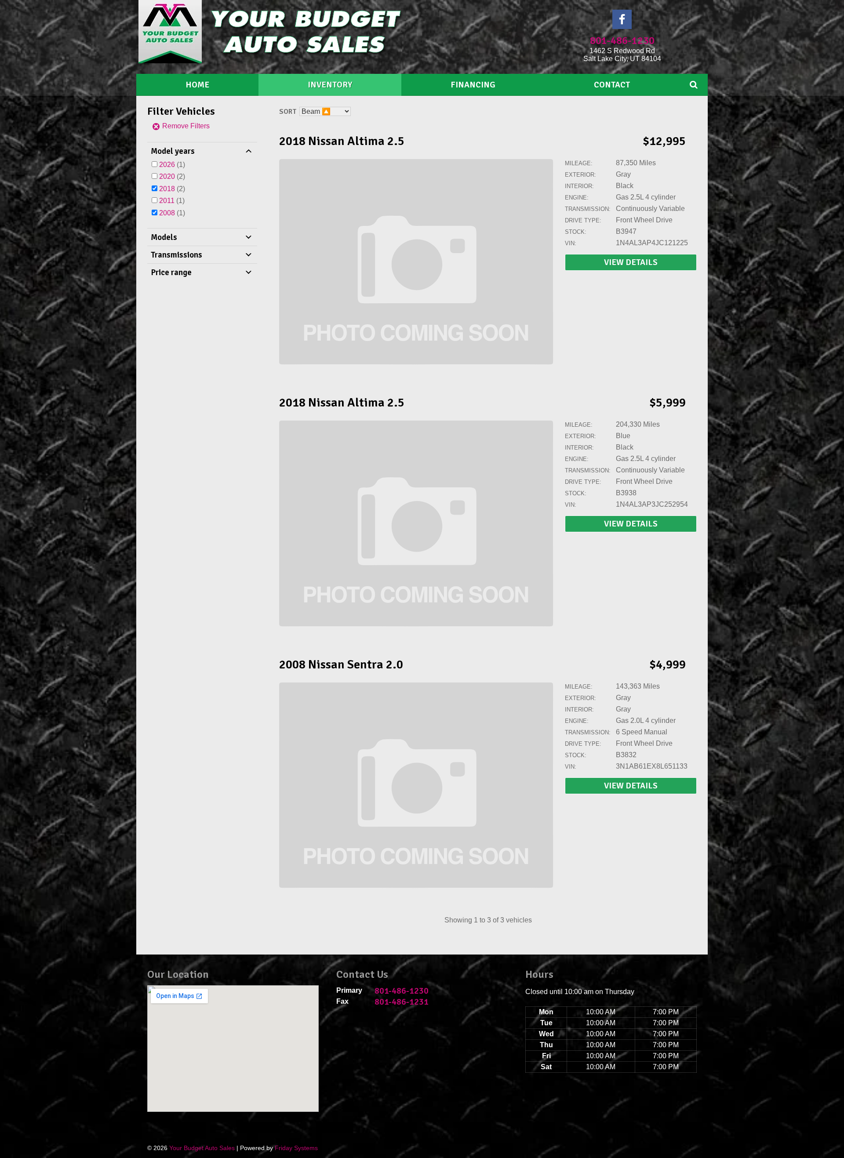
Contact (612, 85)
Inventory (330, 85)
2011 (167, 200)
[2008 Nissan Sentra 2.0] (416, 886)
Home (197, 85)
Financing (473, 85)
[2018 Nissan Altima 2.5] (416, 363)
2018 (167, 188)
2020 (167, 176)
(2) (172, 176)
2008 (167, 213)
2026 (167, 164)
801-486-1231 (402, 1001)
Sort (287, 111)
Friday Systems (296, 1147)
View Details (631, 262)
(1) (172, 164)
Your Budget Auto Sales (202, 1147)
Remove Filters (185, 126)
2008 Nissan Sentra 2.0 (341, 664)
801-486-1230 (622, 40)
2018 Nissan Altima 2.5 (341, 141)
